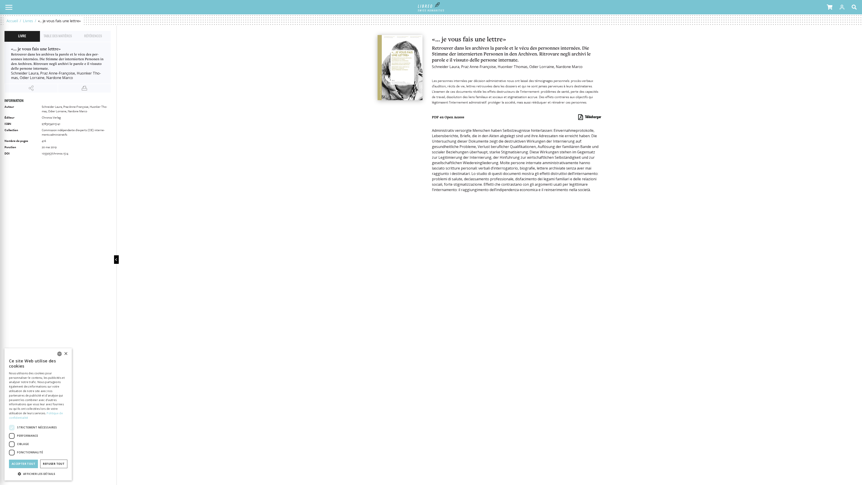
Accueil (12, 20)
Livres (28, 20)
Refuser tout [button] (53, 464)
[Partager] (31, 88)
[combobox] (59, 354)
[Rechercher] (855, 7)
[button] (829, 7)
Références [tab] (93, 36)
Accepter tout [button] (23, 464)
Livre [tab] (22, 36)
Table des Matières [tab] (58, 36)
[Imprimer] (84, 88)
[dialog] (38, 414)
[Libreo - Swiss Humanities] (431, 7)
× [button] (65, 353)
